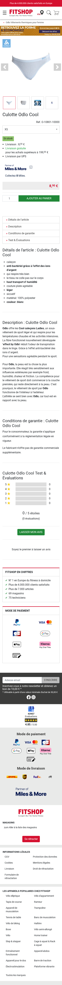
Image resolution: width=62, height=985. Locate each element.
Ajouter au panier (39, 198)
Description (14, 226)
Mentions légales (41, 862)
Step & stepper (13, 941)
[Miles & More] (31, 791)
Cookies (9, 862)
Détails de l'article (18, 219)
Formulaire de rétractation (12, 876)
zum (20, 827)
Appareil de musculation (12, 910)
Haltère (37, 923)
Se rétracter (31, 839)
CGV (7, 856)
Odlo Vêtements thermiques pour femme (25, 22)
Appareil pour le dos (16, 960)
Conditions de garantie (21, 233)
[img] (31, 167)
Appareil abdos (41, 951)
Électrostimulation (15, 966)
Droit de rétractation (43, 868)
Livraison (9, 868)
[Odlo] (6, 43)
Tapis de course (14, 902)
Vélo (8, 935)
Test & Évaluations (19, 240)
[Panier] (57, 13)
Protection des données (45, 856)
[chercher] (49, 13)
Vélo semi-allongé (43, 929)
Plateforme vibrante (44, 966)
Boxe (8, 929)
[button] (9, 102)
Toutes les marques (16, 975)
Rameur (38, 902)
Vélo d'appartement (44, 896)
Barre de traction (42, 960)
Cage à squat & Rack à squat (44, 943)
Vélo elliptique (13, 896)
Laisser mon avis (31, 532)
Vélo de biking (13, 923)
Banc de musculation (45, 917)
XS (6, 129)
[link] (16, 622)
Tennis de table (13, 917)
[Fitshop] (21, 12)
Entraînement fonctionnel (13, 953)
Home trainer (40, 935)
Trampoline (39, 908)
